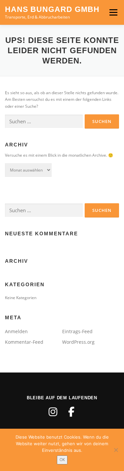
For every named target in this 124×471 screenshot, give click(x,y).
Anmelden (16, 331)
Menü (112, 12)
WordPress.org (78, 342)
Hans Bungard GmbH (52, 9)
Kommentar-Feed (24, 342)
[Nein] (115, 450)
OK (62, 459)
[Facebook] (71, 412)
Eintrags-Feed (77, 331)
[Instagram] (53, 412)
